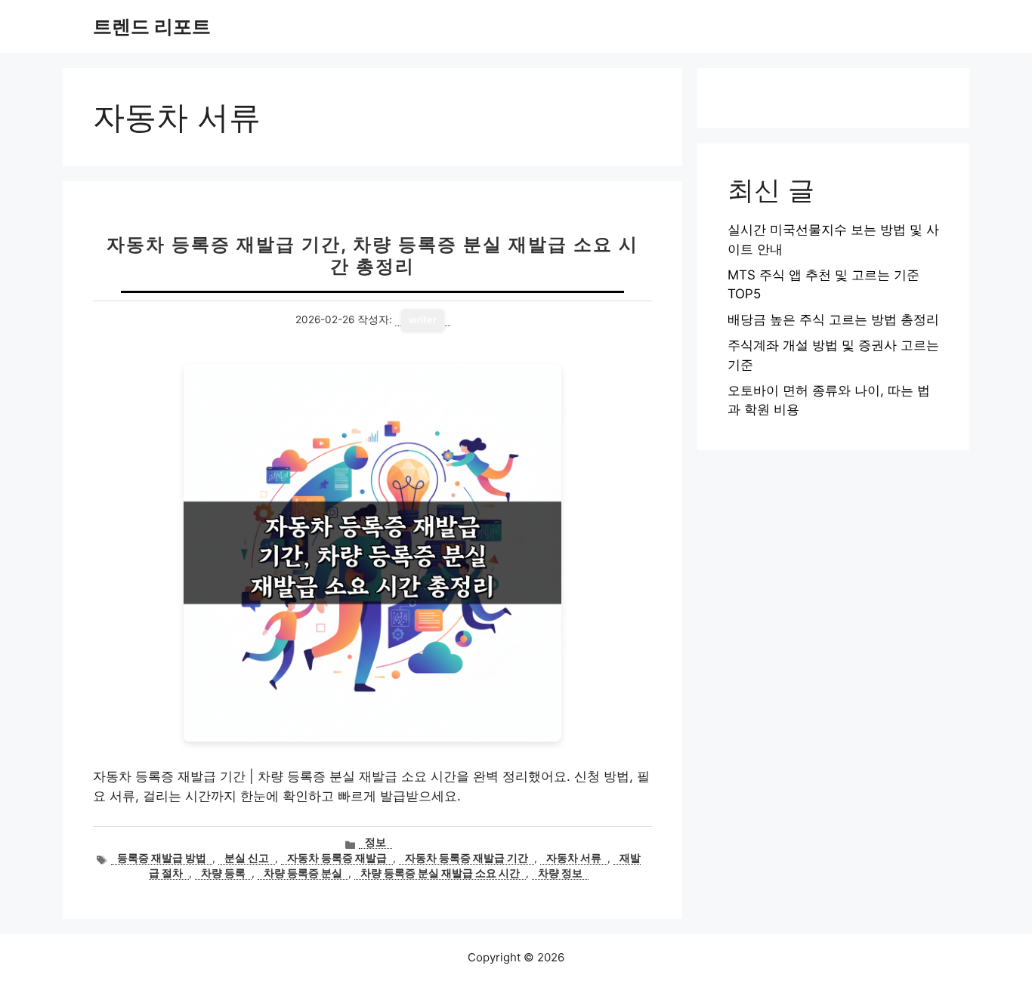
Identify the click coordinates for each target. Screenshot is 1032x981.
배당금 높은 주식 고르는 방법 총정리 (833, 319)
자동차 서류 (573, 858)
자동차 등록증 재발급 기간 (466, 858)
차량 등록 (223, 873)
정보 (375, 842)
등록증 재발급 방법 (161, 858)
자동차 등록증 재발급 (337, 858)
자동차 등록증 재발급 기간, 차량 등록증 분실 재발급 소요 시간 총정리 (372, 255)
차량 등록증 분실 (303, 873)
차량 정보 (560, 873)
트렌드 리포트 (152, 26)
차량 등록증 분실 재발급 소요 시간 (440, 873)
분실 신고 (246, 858)
